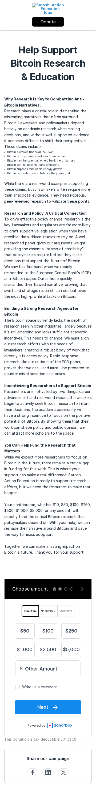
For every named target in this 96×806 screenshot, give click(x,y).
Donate (48, 21)
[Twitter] (63, 772)
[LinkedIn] (48, 772)
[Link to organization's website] (48, 8)
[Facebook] (32, 772)
